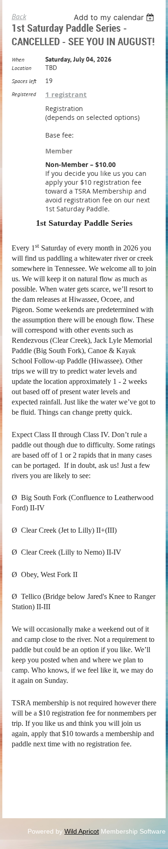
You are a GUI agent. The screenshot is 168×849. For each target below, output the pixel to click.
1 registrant (66, 94)
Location (21, 67)
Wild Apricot (81, 831)
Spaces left (24, 80)
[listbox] (115, 17)
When (18, 59)
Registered (24, 93)
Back (19, 16)
